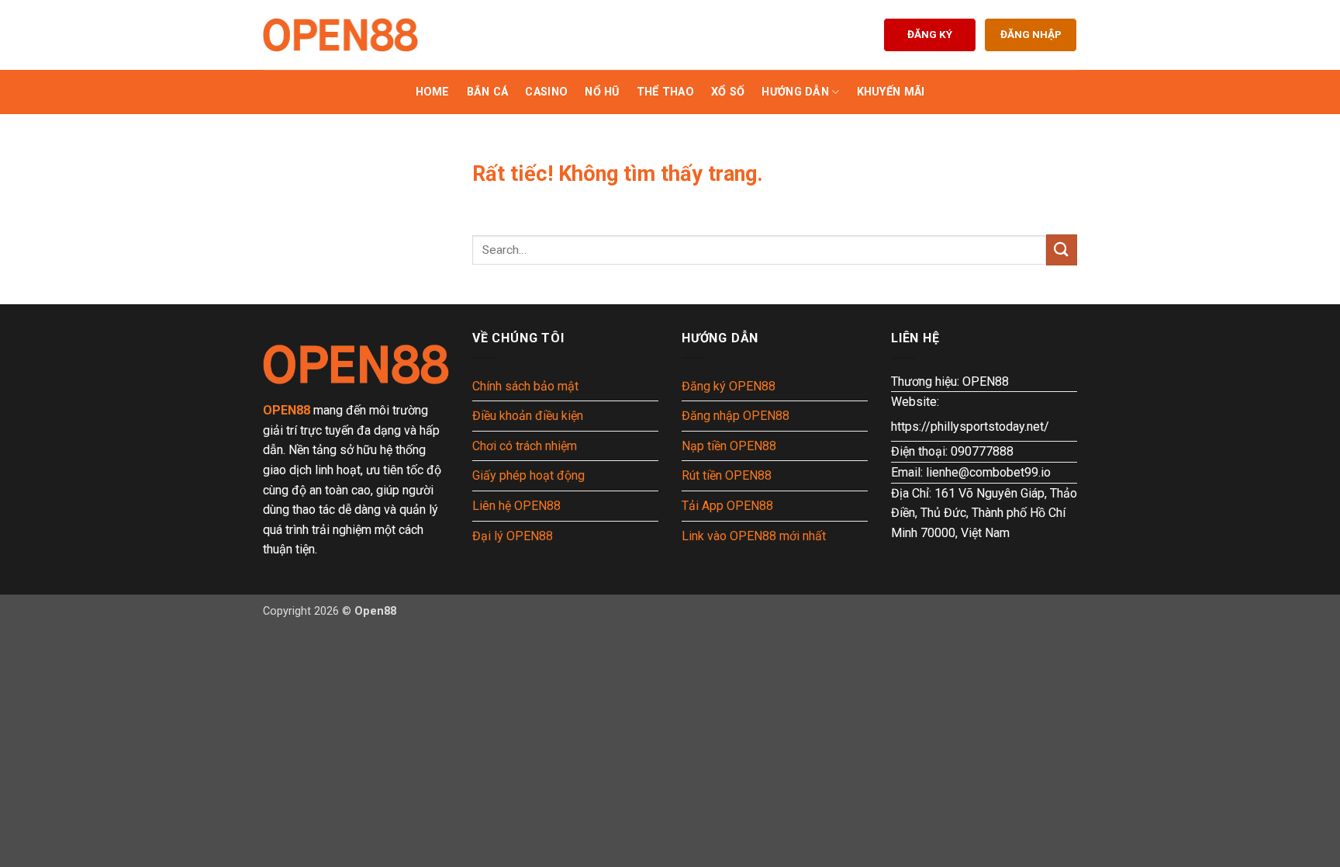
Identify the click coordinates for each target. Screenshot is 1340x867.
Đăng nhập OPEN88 (735, 415)
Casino (546, 92)
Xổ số (727, 92)
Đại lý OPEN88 (512, 536)
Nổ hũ (602, 92)
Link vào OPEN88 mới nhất (754, 536)
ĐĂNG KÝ (929, 34)
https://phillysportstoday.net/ (970, 426)
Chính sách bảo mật (525, 386)
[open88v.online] (340, 35)
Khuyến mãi (891, 92)
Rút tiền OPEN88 (727, 475)
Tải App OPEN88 (727, 505)
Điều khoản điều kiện (527, 415)
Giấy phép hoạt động (528, 475)
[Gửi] (1061, 249)
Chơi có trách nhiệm (524, 446)
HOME (433, 92)
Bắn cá (488, 92)
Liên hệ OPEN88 (516, 505)
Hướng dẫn (795, 92)
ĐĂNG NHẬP (1031, 34)
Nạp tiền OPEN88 (729, 446)
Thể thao (665, 92)
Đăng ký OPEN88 (728, 386)
